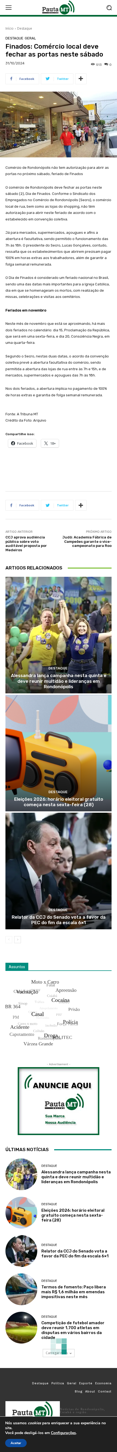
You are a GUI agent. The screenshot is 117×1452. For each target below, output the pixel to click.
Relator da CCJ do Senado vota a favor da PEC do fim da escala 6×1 (59, 919)
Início (9, 28)
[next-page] (17, 939)
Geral (30, 38)
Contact (105, 1391)
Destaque (24, 28)
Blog (78, 1391)
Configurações (63, 1433)
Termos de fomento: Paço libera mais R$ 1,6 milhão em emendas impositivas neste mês (73, 1292)
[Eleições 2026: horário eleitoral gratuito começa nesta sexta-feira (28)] (58, 753)
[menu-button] (8, 7)
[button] (108, 7)
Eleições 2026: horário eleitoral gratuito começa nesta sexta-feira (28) (58, 801)
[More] (81, 78)
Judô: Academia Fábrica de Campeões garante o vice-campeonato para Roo (87, 541)
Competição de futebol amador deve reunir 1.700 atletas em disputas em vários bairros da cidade (72, 1330)
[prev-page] (8, 939)
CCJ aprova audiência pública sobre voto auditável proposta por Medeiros (26, 543)
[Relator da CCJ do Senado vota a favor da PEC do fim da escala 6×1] (58, 871)
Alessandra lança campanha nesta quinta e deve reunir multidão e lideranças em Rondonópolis (58, 681)
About (90, 1391)
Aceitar (16, 1443)
